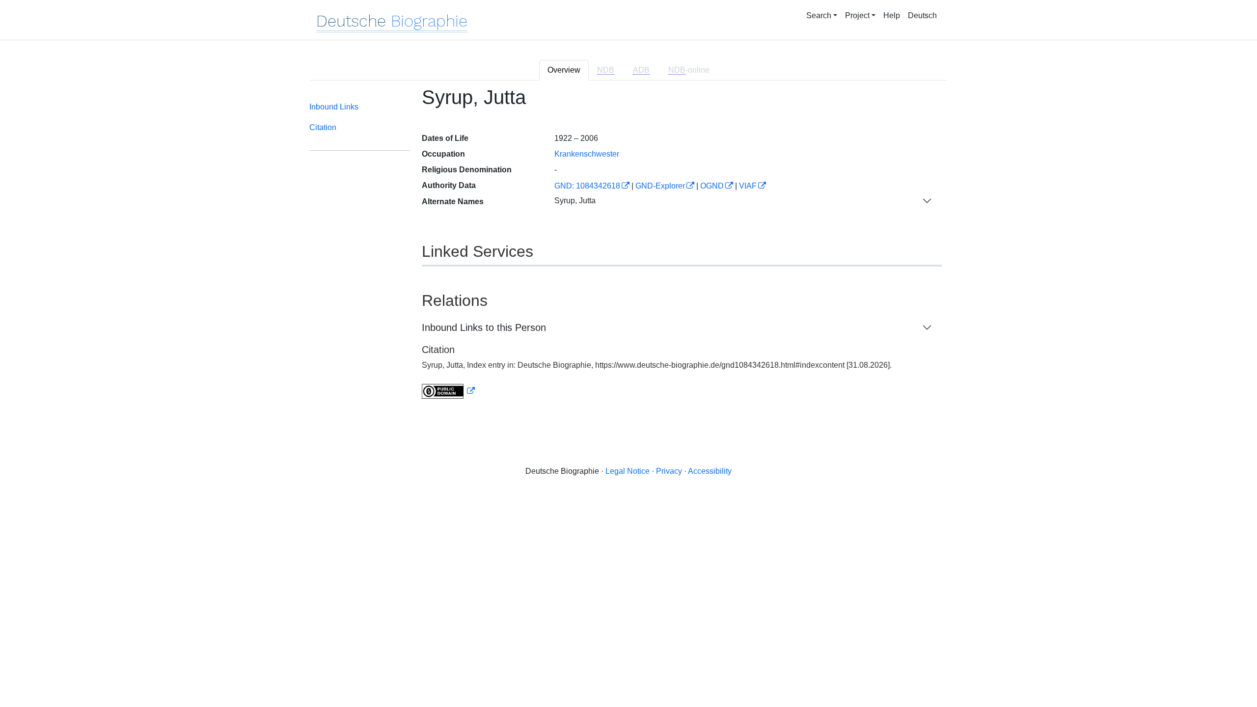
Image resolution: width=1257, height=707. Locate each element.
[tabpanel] (628, 248)
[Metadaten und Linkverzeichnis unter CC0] (448, 391)
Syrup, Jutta (575, 200)
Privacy (669, 471)
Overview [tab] (563, 70)
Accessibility (710, 471)
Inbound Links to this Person (484, 327)
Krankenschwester (586, 154)
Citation (322, 127)
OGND (712, 186)
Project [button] (857, 15)
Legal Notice (627, 471)
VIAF (748, 186)
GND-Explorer (660, 186)
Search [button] (818, 15)
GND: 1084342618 (587, 186)
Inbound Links (333, 107)
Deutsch (922, 15)
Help (891, 15)
